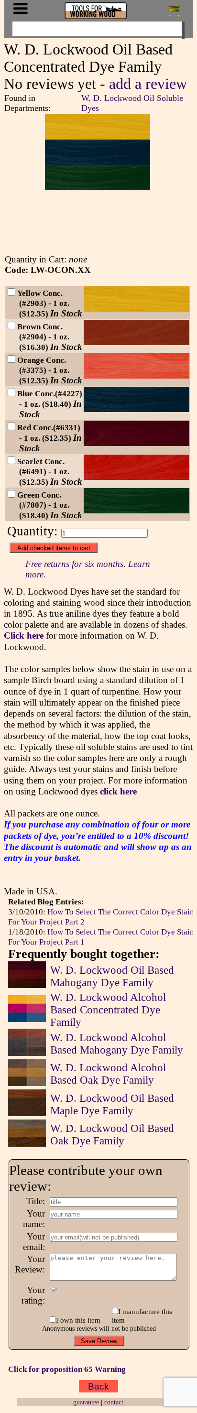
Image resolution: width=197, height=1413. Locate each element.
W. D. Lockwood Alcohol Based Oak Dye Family (108, 1074)
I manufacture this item (142, 1315)
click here (118, 791)
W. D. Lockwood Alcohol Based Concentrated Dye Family (108, 1009)
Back (98, 1386)
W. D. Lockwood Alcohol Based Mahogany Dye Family (116, 1044)
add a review (148, 84)
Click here (24, 635)
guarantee (86, 1402)
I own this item (78, 1320)
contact (113, 1402)
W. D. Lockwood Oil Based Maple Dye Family (112, 1104)
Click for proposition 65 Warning (67, 1369)
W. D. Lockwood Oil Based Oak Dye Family (112, 1134)
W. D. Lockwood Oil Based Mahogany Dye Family (112, 976)
